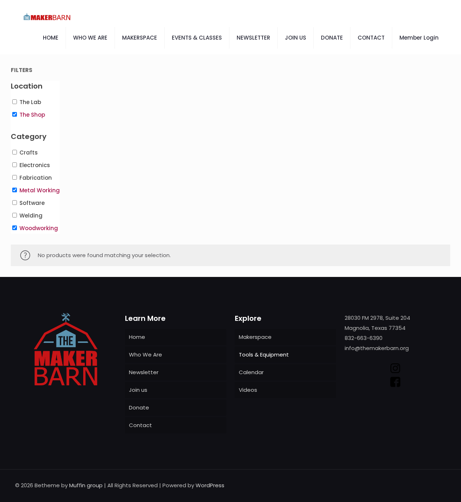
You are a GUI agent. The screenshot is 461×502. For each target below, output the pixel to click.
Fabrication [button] (35, 177)
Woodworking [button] (38, 228)
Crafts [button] (28, 152)
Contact (140, 425)
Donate (139, 407)
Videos (248, 390)
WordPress (210, 485)
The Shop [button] (32, 114)
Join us (138, 390)
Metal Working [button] (39, 190)
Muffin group (86, 485)
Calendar (251, 372)
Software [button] (32, 203)
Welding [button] (30, 215)
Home (137, 337)
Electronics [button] (34, 165)
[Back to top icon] (438, 484)
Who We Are (145, 354)
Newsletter (143, 372)
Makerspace (255, 337)
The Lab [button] (30, 102)
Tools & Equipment (264, 354)
